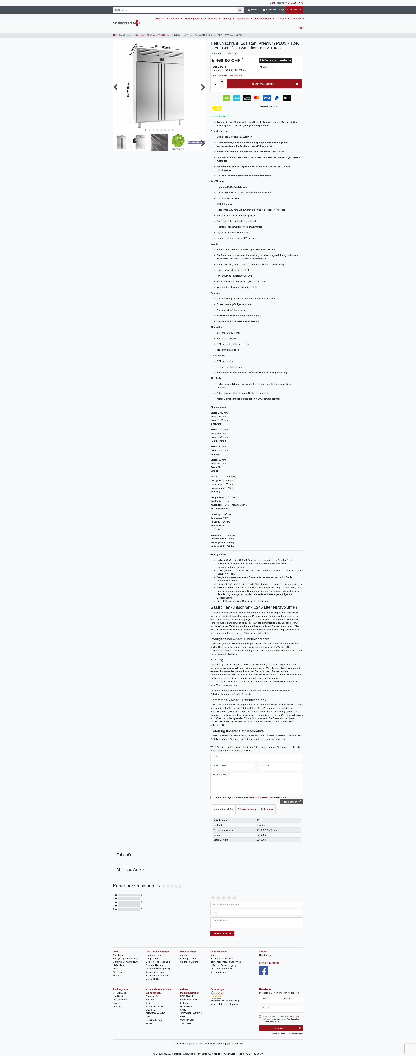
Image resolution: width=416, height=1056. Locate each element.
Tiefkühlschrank (164, 35)
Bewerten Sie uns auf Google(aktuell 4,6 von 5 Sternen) (225, 1002)
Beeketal (149, 999)
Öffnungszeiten (188, 958)
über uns (184, 955)
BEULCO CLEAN (154, 1006)
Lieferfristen (119, 965)
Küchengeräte (192, 18)
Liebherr (184, 1003)
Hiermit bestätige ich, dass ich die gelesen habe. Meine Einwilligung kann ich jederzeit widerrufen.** (282, 1019)
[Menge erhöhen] (222, 81)
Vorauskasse (119, 992)
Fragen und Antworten (221, 958)
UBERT (184, 1016)
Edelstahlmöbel (263, 18)
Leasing (117, 1006)
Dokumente (267, 809)
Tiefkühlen (151, 35)
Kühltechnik (211, 18)
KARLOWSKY (187, 996)
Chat (272, 2)
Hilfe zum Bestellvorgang (223, 965)
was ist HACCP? (153, 979)
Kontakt (214, 955)
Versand (117, 975)
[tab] (224, 809)
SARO (183, 1009)
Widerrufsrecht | (181, 1043)
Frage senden (290, 801)
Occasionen (119, 972)
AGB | (231, 1043)
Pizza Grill (160, 18)
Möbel (301, 28)
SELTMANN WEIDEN (191, 1013)
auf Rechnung (120, 999)
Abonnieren (280, 1028)
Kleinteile (297, 18)
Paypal (116, 1003)
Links (115, 968)
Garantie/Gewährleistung (126, 962)
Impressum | (197, 1043)
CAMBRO (150, 1009)
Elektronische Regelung (157, 962)
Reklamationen (218, 972)
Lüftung (227, 18)
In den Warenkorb (262, 83)
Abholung (118, 955)
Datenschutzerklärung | (216, 1043)
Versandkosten (237, 75)
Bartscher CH (152, 996)
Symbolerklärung (154, 965)
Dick (147, 1016)
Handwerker (265, 955)
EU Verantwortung (247, 809)
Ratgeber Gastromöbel (157, 975)
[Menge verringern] (222, 86)
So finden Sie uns (189, 962)
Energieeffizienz (153, 955)
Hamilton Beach (153, 1020)
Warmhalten (243, 18)
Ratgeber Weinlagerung (157, 968)
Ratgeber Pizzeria (154, 972)
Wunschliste (268, 67)
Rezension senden (222, 933)
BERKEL (149, 1003)
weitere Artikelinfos (223, 809)
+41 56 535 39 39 (294, 2)
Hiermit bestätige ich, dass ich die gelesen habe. (251, 797)
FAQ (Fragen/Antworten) (125, 958)
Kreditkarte (118, 996)
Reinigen (281, 18)
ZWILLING (185, 1023)
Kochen (175, 18)
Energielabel (151, 958)
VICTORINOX (187, 1020)
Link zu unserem (221, 968)
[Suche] (240, 10)
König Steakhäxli (188, 999)
